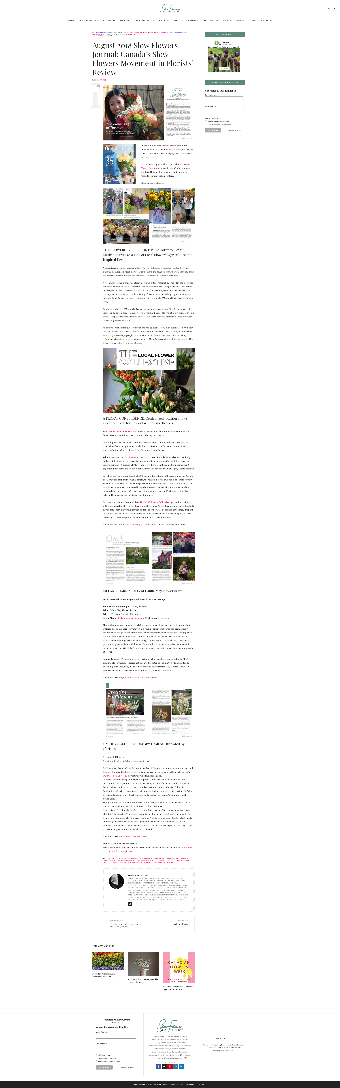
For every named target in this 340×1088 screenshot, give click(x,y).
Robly (239, 130)
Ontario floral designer (178, 860)
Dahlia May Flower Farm (121, 860)
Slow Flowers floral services (219, 125)
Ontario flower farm (112, 863)
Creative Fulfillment (131, 836)
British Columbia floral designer (123, 858)
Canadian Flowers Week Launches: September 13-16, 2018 (178, 988)
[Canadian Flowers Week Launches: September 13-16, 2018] (179, 967)
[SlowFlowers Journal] (170, 8)
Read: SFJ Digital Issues (114, 21)
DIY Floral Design (131, 33)
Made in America (190, 21)
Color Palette (210, 21)
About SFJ (264, 21)
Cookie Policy (189, 1084)
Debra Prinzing (101, 80)
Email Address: (212, 95)
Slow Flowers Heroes (177, 33)
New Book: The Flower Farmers (83, 21)
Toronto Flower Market (162, 863)
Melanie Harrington (142, 860)
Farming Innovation (143, 21)
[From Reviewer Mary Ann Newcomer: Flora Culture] (108, 961)
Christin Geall (168, 858)
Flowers (227, 21)
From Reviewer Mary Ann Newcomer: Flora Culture (103, 975)
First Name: (210, 107)
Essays (251, 21)
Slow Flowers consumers (218, 122)
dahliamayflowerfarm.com (131, 618)
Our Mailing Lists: (212, 118)
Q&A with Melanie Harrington (136, 677)
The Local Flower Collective (136, 863)
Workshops (131, 34)
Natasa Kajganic (159, 860)
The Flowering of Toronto (138, 524)
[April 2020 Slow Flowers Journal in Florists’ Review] (143, 964)
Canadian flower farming (150, 858)
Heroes (240, 21)
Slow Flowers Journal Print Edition (108, 34)
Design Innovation (167, 21)
